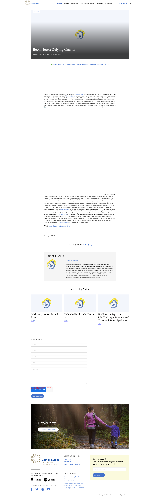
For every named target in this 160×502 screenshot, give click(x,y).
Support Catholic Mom (48, 429)
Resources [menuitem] (100, 3)
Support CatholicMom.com (72, 464)
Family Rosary (68, 479)
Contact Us (67, 462)
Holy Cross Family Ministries (72, 477)
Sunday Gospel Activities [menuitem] (87, 3)
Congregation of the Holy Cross (73, 483)
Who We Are (68, 459)
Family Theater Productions (72, 481)
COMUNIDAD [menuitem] (108, 3)
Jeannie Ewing (56, 54)
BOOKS (36, 11)
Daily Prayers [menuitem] (74, 3)
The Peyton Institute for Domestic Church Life (74, 488)
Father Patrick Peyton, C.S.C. (72, 485)
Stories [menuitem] (59, 3)
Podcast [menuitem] (66, 3)
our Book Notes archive (59, 226)
